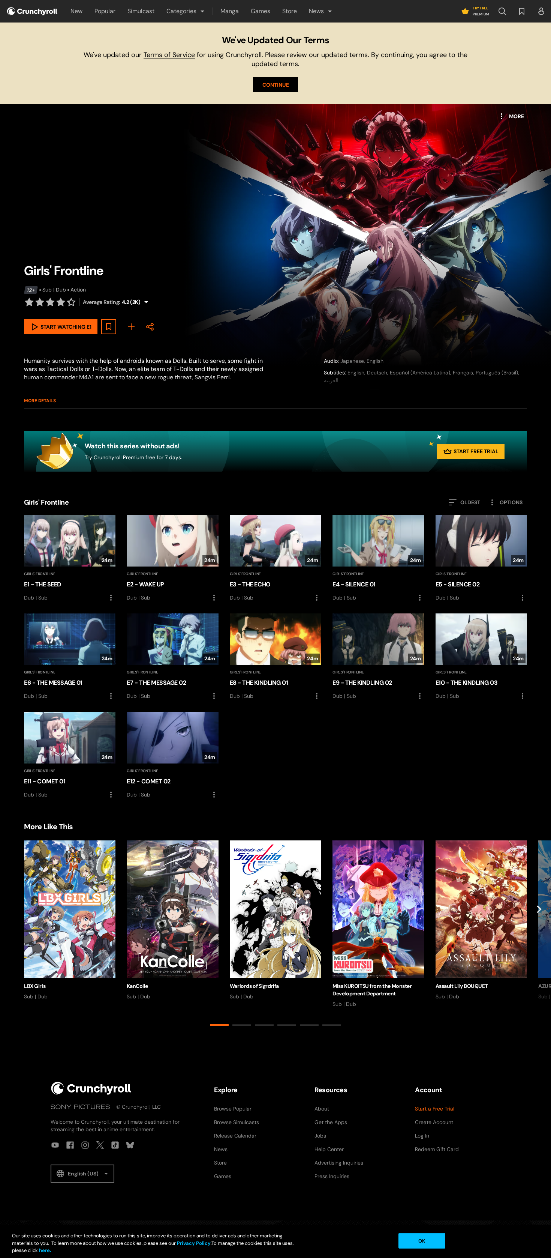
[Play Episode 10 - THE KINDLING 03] (481, 656)
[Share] (149, 326)
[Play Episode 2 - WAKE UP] (172, 558)
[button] (185, 11)
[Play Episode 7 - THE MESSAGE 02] (172, 656)
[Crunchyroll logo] (32, 11)
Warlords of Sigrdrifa (254, 986)
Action (78, 289)
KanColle (137, 986)
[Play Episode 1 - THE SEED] (69, 558)
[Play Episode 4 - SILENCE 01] (378, 558)
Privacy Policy (194, 1243)
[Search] (502, 11)
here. (44, 1250)
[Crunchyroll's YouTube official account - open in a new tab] (55, 1145)
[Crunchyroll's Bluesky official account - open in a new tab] (130, 1145)
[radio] (29, 302)
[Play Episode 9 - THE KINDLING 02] (378, 656)
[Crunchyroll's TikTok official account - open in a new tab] (115, 1145)
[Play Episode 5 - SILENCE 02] (481, 558)
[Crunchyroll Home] (91, 1088)
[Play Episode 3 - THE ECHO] (275, 558)
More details (40, 401)
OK (421, 1240)
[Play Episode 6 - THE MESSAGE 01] (69, 656)
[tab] (219, 1025)
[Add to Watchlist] (108, 326)
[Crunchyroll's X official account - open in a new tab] (100, 1145)
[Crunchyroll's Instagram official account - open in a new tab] (85, 1145)
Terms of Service (169, 54)
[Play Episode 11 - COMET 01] (69, 755)
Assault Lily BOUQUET (462, 986)
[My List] (131, 326)
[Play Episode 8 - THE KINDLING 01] (275, 656)
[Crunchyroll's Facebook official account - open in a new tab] (70, 1145)
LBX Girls (34, 986)
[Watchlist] (522, 11)
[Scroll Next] (539, 934)
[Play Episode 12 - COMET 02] (172, 755)
